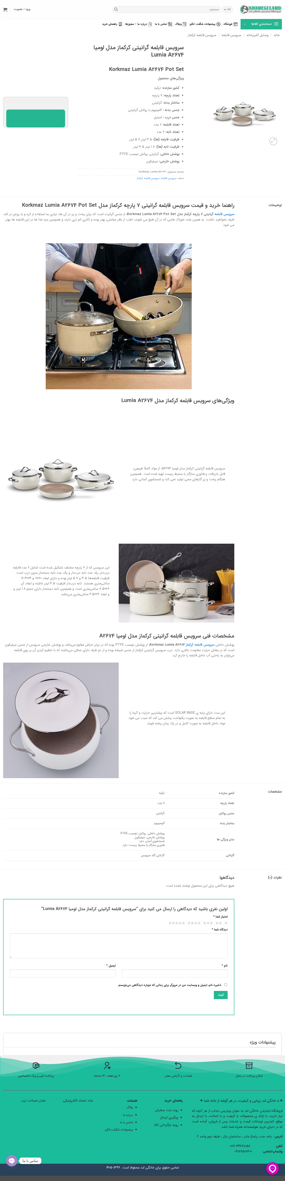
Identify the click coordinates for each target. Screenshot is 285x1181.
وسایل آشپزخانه (258, 35)
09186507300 (244, 1151)
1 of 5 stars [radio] (226, 923)
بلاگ (130, 1107)
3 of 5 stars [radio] (208, 923)
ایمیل (111, 965)
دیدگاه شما (220, 929)
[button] (5, 9)
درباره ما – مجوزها (136, 24)
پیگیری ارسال (169, 1117)
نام (225, 965)
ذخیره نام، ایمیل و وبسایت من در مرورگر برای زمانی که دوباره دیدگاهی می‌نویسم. (169, 985)
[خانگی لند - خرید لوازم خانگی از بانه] (261, 9)
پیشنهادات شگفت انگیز (202, 24)
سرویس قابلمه (231, 35)
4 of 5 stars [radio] (194, 923)
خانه (277, 35)
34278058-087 (240, 1146)
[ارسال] (116, 9)
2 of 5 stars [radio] (219, 923)
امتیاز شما (220, 916)
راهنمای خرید (109, 24)
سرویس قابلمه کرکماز (202, 35)
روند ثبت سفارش (166, 1110)
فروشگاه (227, 24)
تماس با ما (161, 24)
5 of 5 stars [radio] (177, 923)
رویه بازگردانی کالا (166, 1125)
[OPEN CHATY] (11, 1160)
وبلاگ (178, 24)
